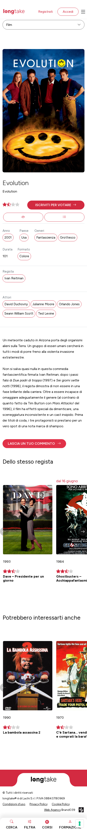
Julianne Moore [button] (43, 304)
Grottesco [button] (67, 237)
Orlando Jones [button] (69, 304)
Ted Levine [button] (46, 313)
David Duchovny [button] (16, 304)
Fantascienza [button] (45, 237)
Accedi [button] (68, 12)
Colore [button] (24, 256)
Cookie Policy (61, 804)
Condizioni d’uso (14, 804)
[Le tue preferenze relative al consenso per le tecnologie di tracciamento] (80, 824)
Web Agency (52, 810)
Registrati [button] (45, 12)
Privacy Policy (39, 804)
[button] (55, 205)
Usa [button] (24, 237)
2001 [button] (8, 237)
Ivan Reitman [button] (13, 278)
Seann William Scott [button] (18, 313)
